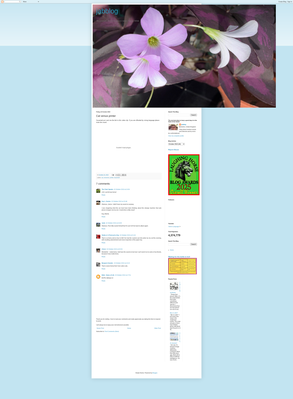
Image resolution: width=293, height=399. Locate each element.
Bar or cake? (174, 313)
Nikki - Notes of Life (108, 275)
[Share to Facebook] (123, 175)
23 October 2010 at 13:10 (122, 263)
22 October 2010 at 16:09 (114, 223)
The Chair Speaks (107, 189)
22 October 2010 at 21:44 (128, 235)
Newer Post (100, 328)
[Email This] (116, 175)
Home (129, 328)
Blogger (154, 373)
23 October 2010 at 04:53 (114, 249)
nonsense (106, 177)
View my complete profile (176, 136)
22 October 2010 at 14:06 (122, 189)
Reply (103, 195)
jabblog (107, 11)
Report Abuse (173, 150)
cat (102, 177)
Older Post (157, 328)
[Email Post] (112, 175)
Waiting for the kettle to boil (179, 257)
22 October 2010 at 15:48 (119, 201)
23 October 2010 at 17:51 (123, 275)
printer (111, 177)
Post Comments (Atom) (112, 331)
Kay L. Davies (106, 201)
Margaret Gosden (107, 263)
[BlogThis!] (119, 175)
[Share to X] (121, 175)
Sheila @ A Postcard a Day (110, 235)
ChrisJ (104, 249)
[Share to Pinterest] (125, 175)
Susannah (117, 177)
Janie (103, 223)
